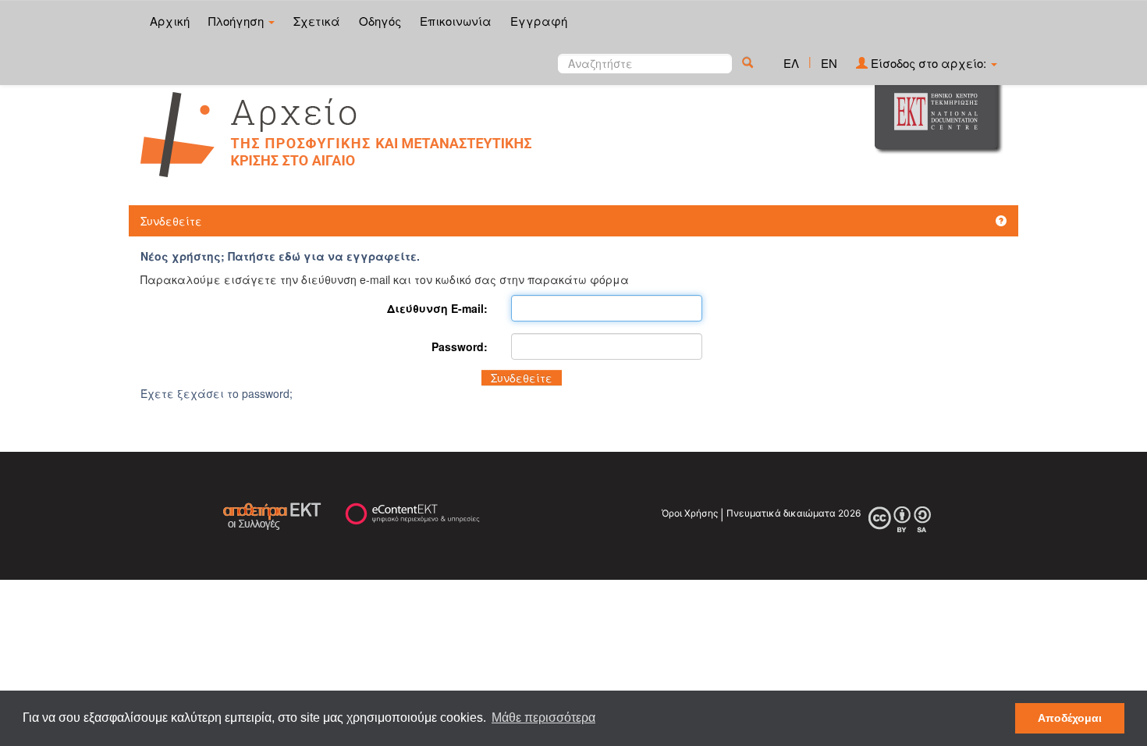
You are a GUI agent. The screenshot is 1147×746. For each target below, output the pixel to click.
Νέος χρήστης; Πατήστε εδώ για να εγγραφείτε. (280, 256)
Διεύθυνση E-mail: (437, 308)
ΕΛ (791, 63)
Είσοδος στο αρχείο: (928, 63)
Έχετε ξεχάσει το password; (216, 393)
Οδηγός (380, 20)
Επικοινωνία (456, 20)
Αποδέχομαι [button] (1070, 718)
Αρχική (170, 20)
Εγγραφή (538, 20)
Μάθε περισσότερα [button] (543, 717)
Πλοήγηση (237, 20)
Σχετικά (316, 20)
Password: (459, 346)
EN (829, 63)
